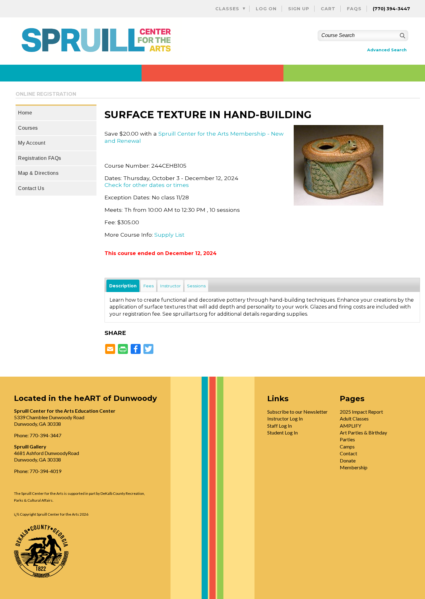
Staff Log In (279, 426)
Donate (348, 460)
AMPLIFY (350, 426)
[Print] (122, 349)
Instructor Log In (285, 418)
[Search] (402, 36)
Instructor (170, 285)
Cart (328, 9)
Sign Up (298, 9)
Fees (148, 285)
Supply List (169, 234)
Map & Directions (38, 173)
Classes (227, 9)
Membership (353, 467)
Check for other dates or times (147, 185)
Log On (266, 9)
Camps (347, 446)
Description (123, 285)
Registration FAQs (39, 158)
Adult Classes (354, 418)
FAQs (354, 9)
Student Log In (282, 432)
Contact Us (31, 188)
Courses (28, 128)
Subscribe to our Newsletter (297, 412)
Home (25, 112)
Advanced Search (387, 50)
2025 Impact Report (361, 412)
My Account (31, 143)
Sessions (196, 285)
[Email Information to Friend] (110, 349)
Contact (348, 453)
